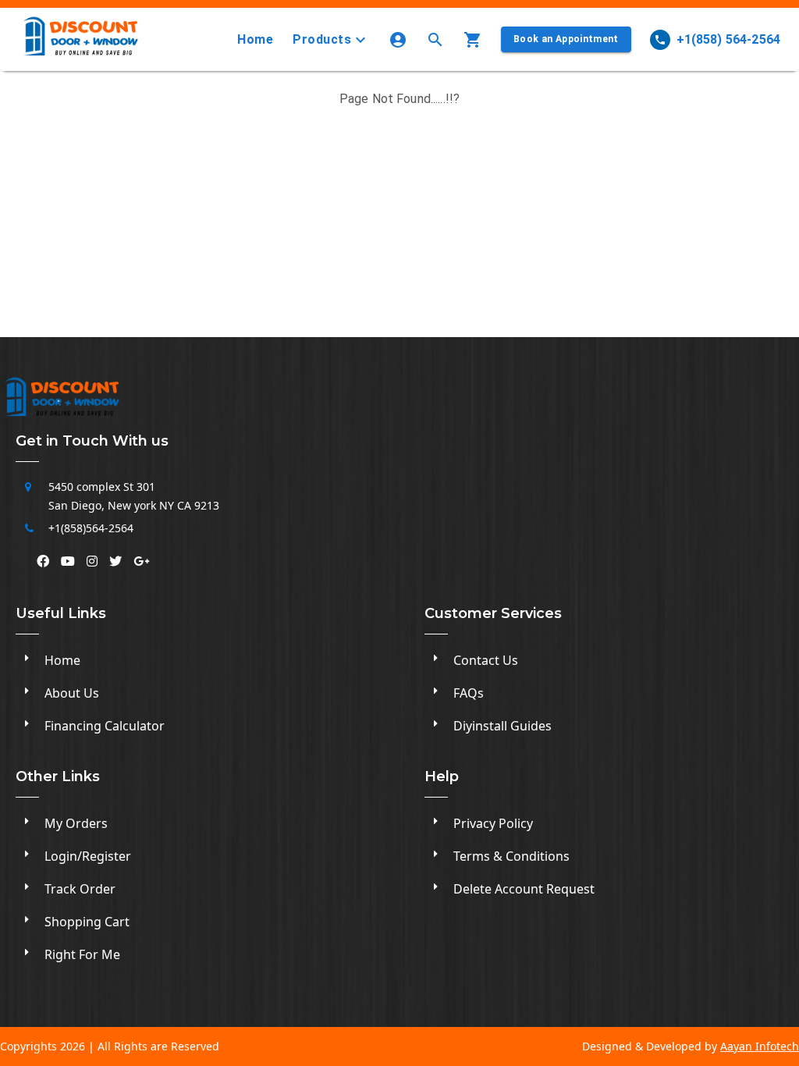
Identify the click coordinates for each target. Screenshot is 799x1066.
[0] (476, 39)
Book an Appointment (566, 39)
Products (322, 39)
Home (255, 39)
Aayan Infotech (759, 1046)
